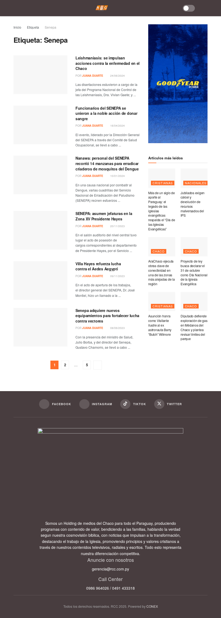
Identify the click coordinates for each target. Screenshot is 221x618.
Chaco (159, 251)
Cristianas (163, 183)
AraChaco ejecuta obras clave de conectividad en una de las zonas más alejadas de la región (161, 272)
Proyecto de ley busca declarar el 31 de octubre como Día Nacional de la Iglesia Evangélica (194, 272)
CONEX (152, 606)
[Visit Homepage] (101, 8)
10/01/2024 (117, 176)
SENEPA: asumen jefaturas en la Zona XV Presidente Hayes (103, 216)
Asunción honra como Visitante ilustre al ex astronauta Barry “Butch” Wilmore (159, 325)
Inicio (17, 27)
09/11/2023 (117, 276)
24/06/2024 (117, 76)
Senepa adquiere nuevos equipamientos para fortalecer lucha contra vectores (107, 316)
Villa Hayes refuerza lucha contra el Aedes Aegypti (98, 266)
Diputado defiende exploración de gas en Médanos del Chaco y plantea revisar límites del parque (194, 327)
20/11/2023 (117, 226)
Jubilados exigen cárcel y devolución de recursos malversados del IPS (193, 204)
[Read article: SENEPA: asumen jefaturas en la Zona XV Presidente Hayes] (40, 230)
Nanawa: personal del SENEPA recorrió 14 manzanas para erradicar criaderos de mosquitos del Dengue (107, 163)
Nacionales (195, 183)
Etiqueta (33, 27)
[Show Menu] (17, 8)
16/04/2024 (117, 125)
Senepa (50, 27)
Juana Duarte (92, 76)
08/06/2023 (117, 328)
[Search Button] (204, 8)
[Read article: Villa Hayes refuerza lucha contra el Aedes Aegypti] (40, 280)
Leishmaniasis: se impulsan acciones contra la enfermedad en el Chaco (107, 63)
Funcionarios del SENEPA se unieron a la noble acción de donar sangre (106, 113)
